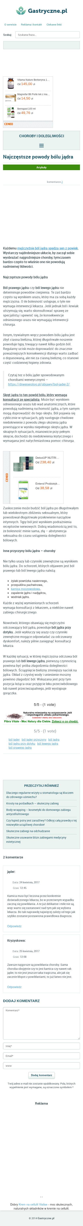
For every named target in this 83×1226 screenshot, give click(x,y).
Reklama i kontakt (31, 24)
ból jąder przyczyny (34, 739)
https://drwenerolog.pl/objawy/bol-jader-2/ (39, 384)
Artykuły (41, 167)
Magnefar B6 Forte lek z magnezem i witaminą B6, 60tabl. (33, 94)
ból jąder (14, 739)
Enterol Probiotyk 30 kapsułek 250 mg (47, 483)
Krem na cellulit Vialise (33, 1204)
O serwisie (10, 24)
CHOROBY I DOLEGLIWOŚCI (41, 135)
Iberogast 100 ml (26, 108)
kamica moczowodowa (25, 589)
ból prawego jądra (20, 747)
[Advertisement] (37, 215)
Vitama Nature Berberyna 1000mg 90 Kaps (33, 79)
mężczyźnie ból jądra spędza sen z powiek (47, 248)
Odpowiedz (14, 926)
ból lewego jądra (47, 743)
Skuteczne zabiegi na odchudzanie (28, 831)
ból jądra (53, 739)
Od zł (26, 84)
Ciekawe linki (54, 24)
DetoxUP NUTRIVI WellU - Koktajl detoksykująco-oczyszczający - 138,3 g (47, 457)
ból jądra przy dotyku (22, 743)
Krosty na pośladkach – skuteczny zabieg (32, 803)
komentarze (55, 182)
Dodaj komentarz (41, 1075)
